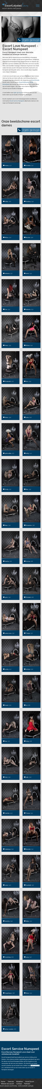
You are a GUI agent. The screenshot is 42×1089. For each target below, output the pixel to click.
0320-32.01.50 (31, 40)
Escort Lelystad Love (6, 1086)
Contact (19, 1084)
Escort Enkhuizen (24, 82)
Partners (27, 1084)
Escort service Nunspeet (17, 101)
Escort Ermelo (35, 80)
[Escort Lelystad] (17, 5)
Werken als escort (7, 1084)
